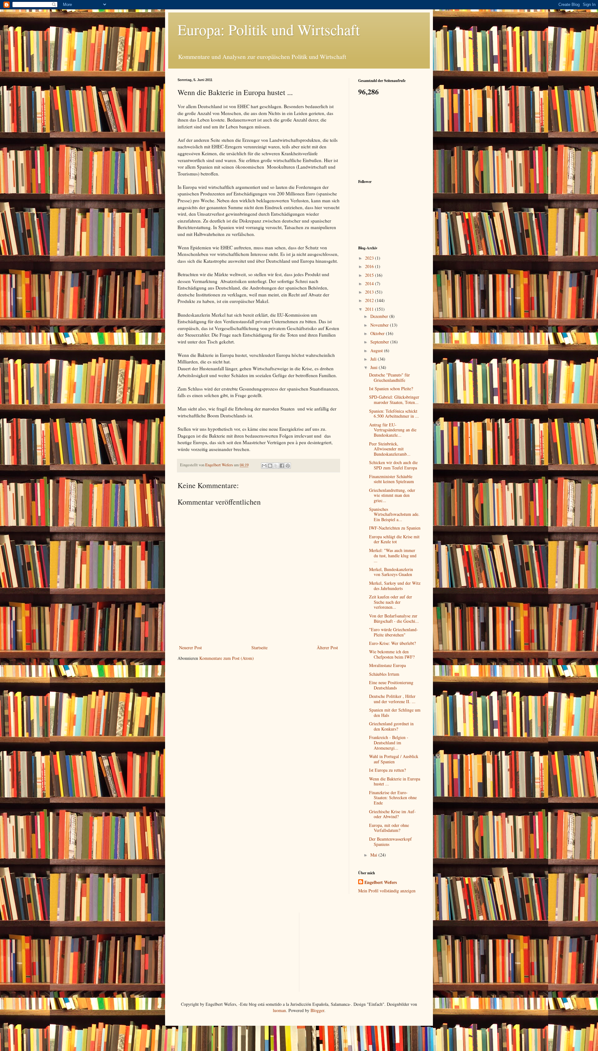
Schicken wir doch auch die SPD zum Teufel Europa (393, 465)
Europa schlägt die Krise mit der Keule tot (394, 539)
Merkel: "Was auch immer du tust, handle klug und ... (392, 555)
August (377, 350)
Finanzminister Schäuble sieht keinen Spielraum (391, 479)
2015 (370, 275)
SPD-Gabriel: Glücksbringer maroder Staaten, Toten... (394, 399)
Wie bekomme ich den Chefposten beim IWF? (392, 654)
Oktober (378, 333)
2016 (370, 266)
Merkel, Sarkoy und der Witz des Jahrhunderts (394, 585)
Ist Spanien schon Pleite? (391, 388)
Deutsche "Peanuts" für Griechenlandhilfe (389, 377)
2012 (370, 300)
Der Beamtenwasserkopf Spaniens (390, 841)
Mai (374, 855)
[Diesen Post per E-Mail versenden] (264, 466)
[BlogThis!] (270, 466)
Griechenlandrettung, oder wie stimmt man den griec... (392, 495)
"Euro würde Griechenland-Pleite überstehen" (393, 632)
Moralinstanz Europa (387, 665)
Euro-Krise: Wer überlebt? (392, 643)
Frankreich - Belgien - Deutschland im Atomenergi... (388, 742)
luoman (279, 1010)
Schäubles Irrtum (384, 674)
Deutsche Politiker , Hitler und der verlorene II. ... (392, 698)
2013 (370, 292)
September (380, 342)
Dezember (379, 316)
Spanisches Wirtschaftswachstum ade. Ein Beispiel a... (394, 514)
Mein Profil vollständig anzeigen (386, 891)
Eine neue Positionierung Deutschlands (391, 685)
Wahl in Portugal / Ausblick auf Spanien (393, 759)
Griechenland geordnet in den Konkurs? (391, 726)
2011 (370, 309)
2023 (370, 258)
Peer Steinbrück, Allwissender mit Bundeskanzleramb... (390, 449)
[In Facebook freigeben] (282, 466)
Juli (374, 359)
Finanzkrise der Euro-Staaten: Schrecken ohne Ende (393, 797)
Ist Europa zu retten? (387, 770)
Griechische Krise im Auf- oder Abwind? (392, 814)
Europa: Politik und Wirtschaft (269, 29)
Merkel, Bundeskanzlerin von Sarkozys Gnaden (391, 572)
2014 (370, 283)
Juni (374, 367)
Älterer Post (327, 647)
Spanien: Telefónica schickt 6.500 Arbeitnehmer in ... (394, 413)
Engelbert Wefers (380, 882)
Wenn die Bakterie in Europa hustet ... (394, 781)
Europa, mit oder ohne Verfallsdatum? (389, 827)
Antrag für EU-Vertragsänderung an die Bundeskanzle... (392, 430)
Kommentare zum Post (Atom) (226, 658)
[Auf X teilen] (276, 466)
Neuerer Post (190, 647)
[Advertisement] (389, 137)
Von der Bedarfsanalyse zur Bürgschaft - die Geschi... (394, 618)
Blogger (317, 1010)
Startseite (259, 647)
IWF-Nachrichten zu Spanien (394, 528)
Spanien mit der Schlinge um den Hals (394, 712)
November (380, 325)
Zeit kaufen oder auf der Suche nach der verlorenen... (390, 602)
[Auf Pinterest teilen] (288, 466)
